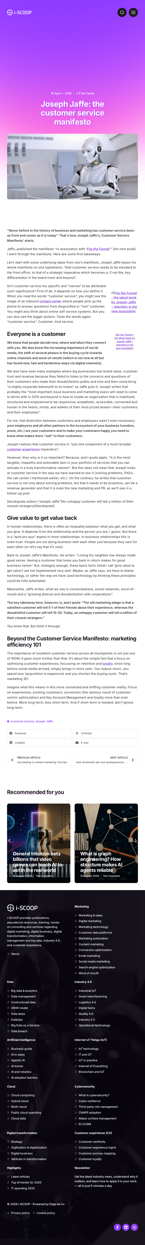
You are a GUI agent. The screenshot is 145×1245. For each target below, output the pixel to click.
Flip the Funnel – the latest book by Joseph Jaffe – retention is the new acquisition (124, 341)
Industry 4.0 (83, 982)
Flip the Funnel (98, 249)
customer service (22, 721)
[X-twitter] (134, 1227)
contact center (50, 301)
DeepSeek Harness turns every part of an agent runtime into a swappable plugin (104, 862)
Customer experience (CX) (93, 1133)
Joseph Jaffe (44, 721)
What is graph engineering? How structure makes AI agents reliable (34, 862)
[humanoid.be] (19, 12)
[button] (39, 733)
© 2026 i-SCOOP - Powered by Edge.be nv (36, 1204)
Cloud (11, 1086)
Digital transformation (22, 1133)
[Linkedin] (125, 1227)
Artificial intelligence (21, 1040)
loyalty (107, 663)
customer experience (23, 449)
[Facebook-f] (117, 1227)
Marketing (82, 906)
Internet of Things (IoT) (91, 1040)
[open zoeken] (122, 12)
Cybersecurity (85, 1086)
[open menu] (133, 12)
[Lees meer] (38, 843)
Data (10, 982)
